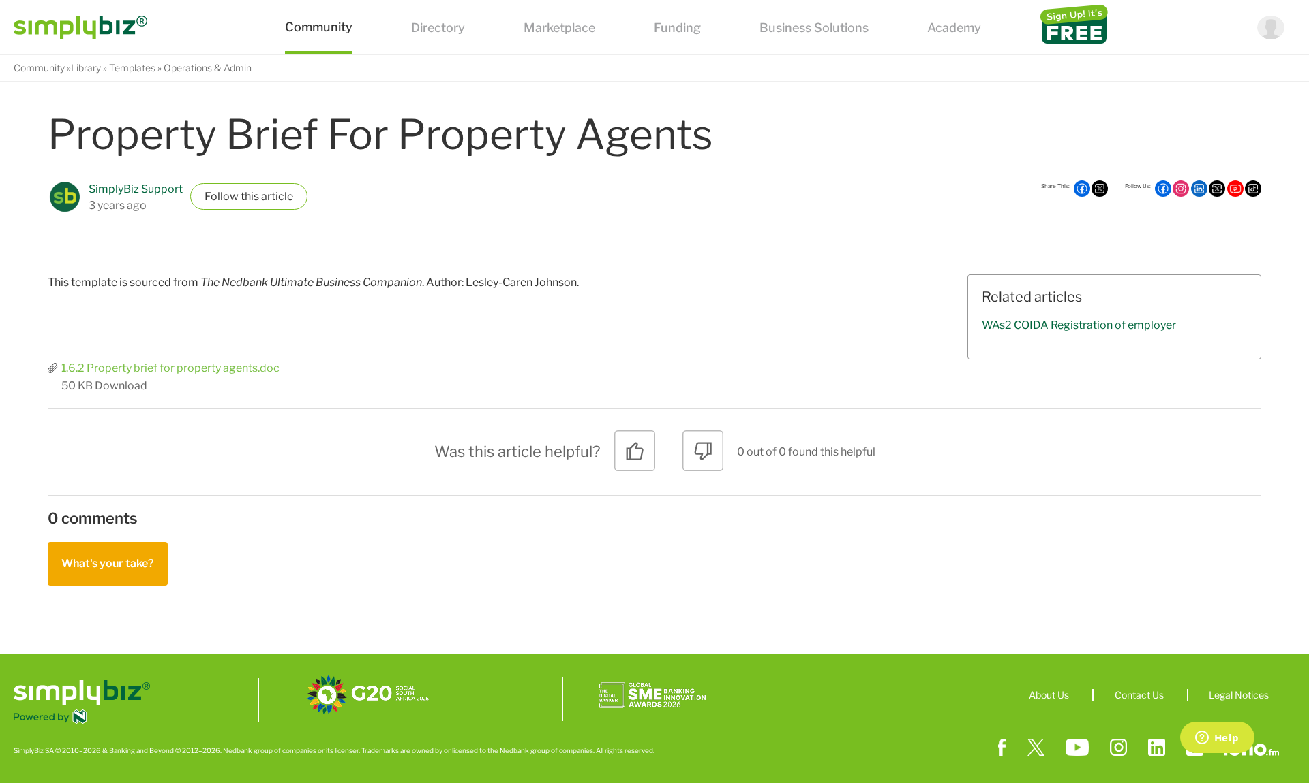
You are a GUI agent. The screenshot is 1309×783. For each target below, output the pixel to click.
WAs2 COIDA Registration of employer (1079, 325)
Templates (132, 68)
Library (86, 68)
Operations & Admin (208, 68)
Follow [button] (222, 196)
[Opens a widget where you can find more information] (1216, 739)
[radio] (635, 455)
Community (39, 68)
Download (121, 385)
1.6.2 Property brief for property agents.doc (170, 368)
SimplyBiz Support (136, 188)
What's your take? (107, 563)
